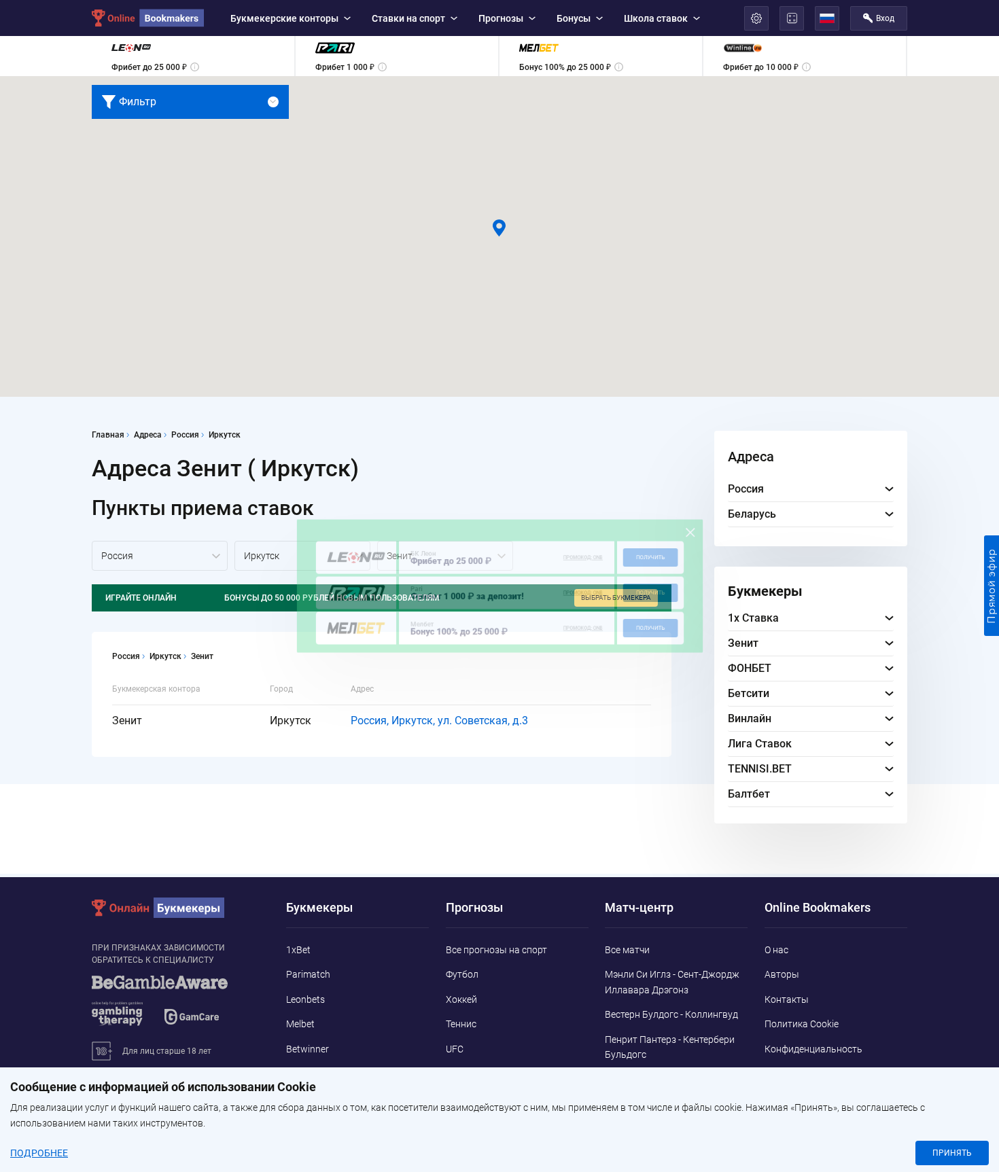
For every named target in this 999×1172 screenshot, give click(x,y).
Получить (688, 550)
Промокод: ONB (604, 550)
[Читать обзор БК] (320, 550)
